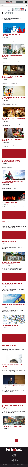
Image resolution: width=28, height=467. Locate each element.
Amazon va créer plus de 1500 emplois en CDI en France (13, 97)
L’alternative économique (10, 325)
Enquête (14, 454)
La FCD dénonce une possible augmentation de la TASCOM (11, 160)
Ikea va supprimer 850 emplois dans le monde (13, 305)
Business (14, 451)
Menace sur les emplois (9, 345)
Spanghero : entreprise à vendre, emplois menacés (12, 284)
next (16, 440)
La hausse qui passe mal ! (9, 202)
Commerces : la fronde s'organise (12, 426)
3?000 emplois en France (9, 222)
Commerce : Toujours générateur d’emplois (12, 55)
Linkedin (20, 466)
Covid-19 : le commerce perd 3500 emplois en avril (12, 76)
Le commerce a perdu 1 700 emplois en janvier (14, 118)
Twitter (15, 466)
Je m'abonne (19, 1)
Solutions (14, 455)
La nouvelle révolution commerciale (13, 386)
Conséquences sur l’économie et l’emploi (12, 365)
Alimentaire (14, 456)
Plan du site (8, 466)
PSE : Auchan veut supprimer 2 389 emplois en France (12, 181)
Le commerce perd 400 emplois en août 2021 (12, 139)
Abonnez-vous (16, 464)
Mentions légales (7, 464)
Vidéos (14, 461)
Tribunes (14, 459)
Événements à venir (14, 460)
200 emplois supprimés (9, 241)
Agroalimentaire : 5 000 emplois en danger (12, 406)
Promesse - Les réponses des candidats (11, 34)
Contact (22, 464)
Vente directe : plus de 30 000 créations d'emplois (11, 263)
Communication (14, 453)
